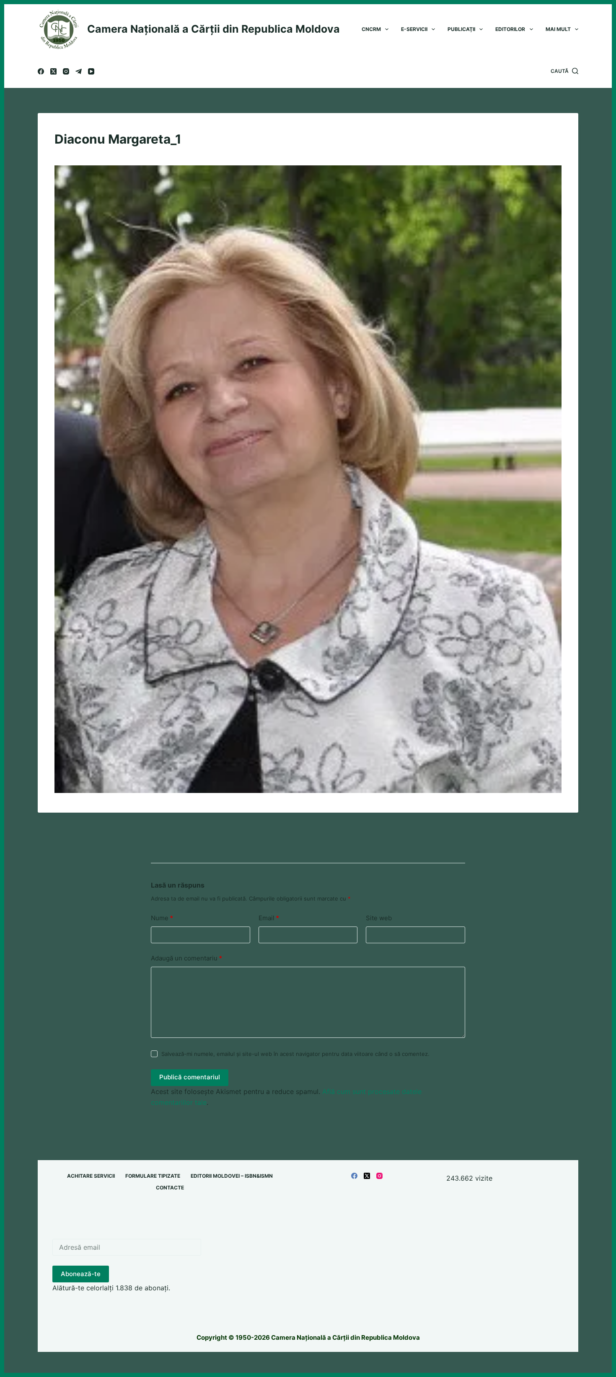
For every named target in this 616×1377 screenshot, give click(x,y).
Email (269, 918)
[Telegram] (78, 71)
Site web (379, 918)
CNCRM (371, 29)
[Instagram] (66, 71)
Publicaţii (461, 29)
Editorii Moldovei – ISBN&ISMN (232, 1176)
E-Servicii (414, 29)
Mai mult (558, 29)
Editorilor (510, 29)
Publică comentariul (189, 1077)
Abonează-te (81, 1274)
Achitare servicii (91, 1176)
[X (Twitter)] (53, 71)
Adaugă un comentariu (186, 958)
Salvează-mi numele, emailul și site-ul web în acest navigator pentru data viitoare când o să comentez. (295, 1053)
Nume (162, 918)
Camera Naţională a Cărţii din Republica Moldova (213, 29)
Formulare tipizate (152, 1176)
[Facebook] (41, 71)
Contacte (170, 1187)
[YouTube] (91, 71)
